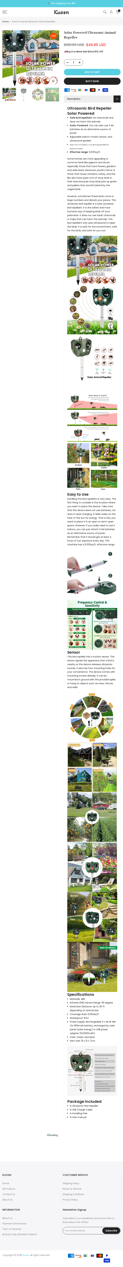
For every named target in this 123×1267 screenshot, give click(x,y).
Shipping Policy (71, 1183)
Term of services (11, 1229)
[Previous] (7, 58)
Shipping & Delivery (73, 1194)
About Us (7, 1199)
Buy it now (92, 81)
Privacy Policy (70, 1199)
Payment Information (14, 1223)
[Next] (54, 58)
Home (5, 22)
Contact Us (8, 1194)
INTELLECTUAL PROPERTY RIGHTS (19, 1234)
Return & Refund (72, 1188)
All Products (8, 1188)
